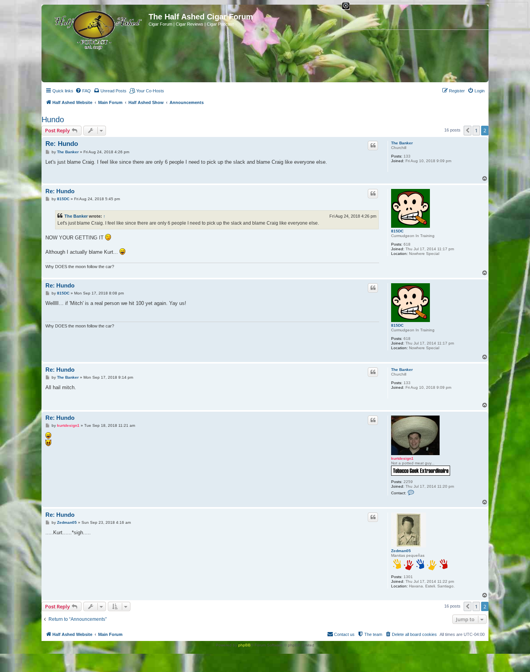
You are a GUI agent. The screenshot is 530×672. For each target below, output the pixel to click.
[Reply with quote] (373, 145)
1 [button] (476, 130)
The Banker (402, 143)
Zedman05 (401, 551)
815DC (397, 231)
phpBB (244, 645)
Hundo (53, 119)
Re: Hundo (61, 143)
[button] (467, 130)
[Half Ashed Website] (96, 29)
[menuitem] (83, 90)
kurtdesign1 (402, 458)
